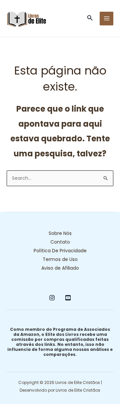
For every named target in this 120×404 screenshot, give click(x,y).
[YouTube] (68, 298)
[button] (90, 18)
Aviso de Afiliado (60, 268)
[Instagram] (52, 298)
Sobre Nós (60, 233)
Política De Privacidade (60, 250)
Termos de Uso (60, 259)
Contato (60, 242)
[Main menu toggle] (106, 18)
